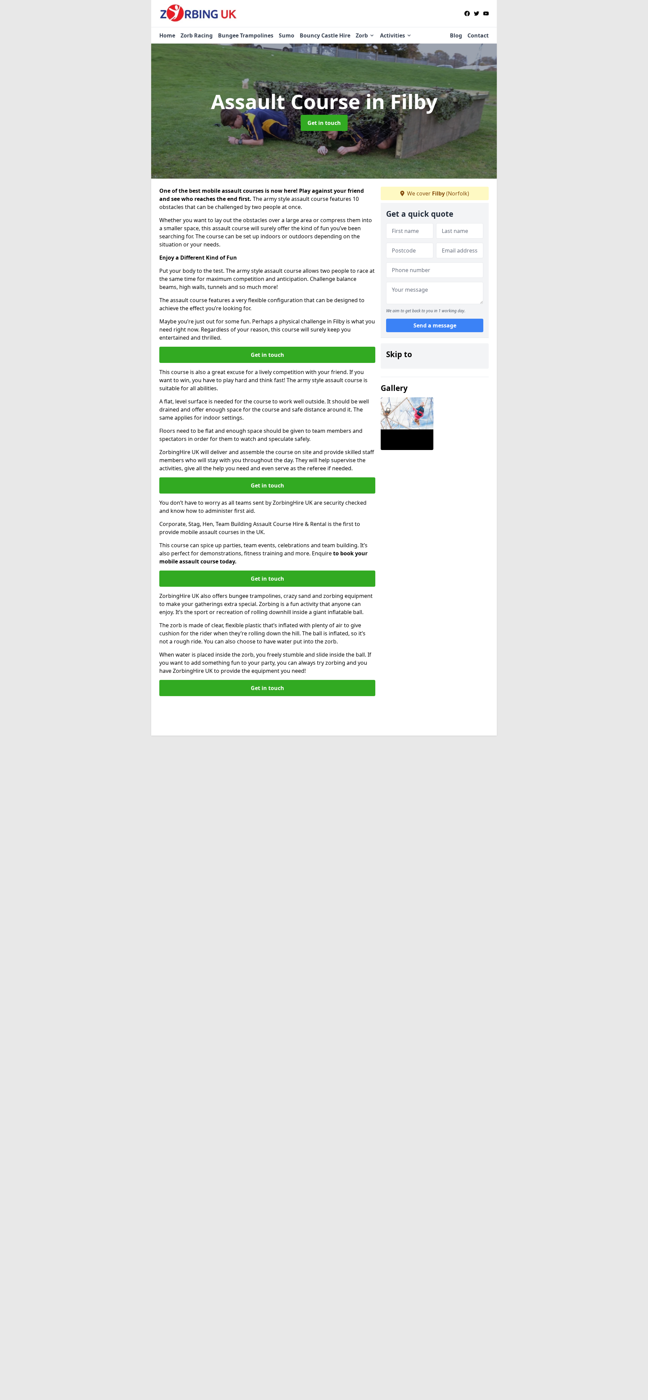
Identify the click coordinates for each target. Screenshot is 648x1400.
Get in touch (324, 123)
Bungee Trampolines (245, 35)
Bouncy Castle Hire (325, 35)
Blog (456, 35)
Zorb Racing (197, 35)
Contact (478, 35)
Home (167, 35)
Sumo (286, 35)
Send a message (434, 325)
